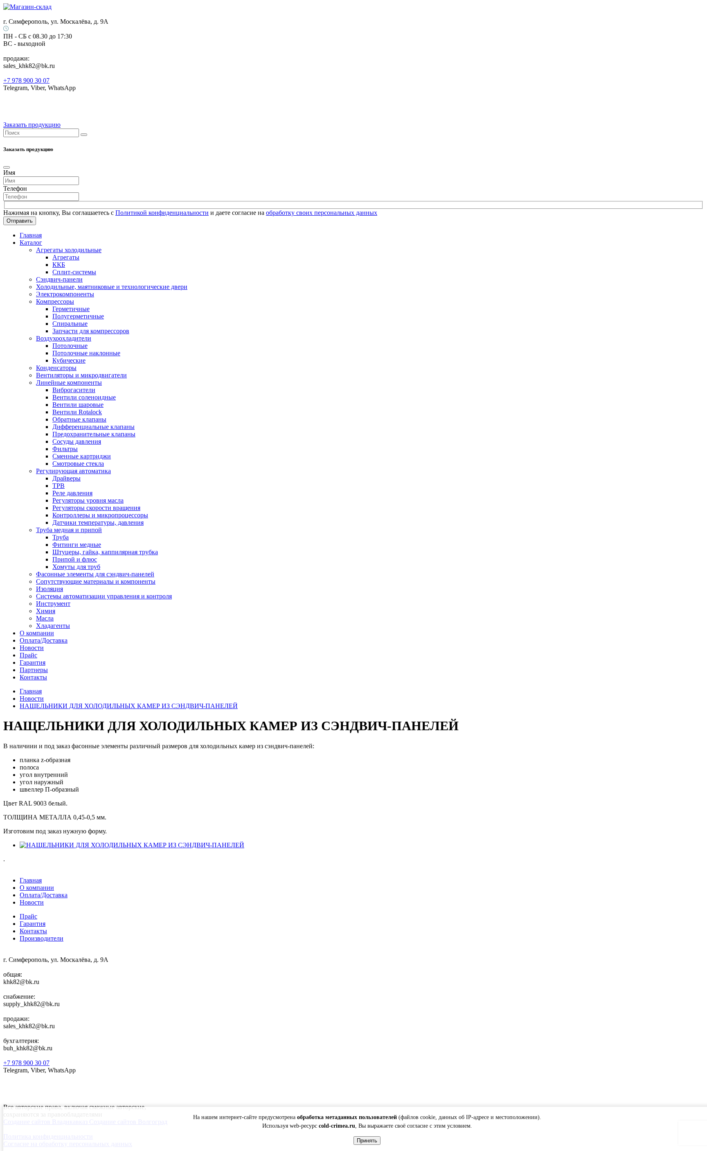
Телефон (15, 188)
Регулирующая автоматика (73, 470)
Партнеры (34, 669)
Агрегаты (65, 257)
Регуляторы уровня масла (88, 500)
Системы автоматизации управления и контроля (104, 596)
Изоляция (49, 588)
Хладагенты (53, 625)
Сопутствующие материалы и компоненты (95, 581)
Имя (9, 172)
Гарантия (32, 662)
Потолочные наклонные (86, 353)
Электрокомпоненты (65, 294)
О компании (37, 633)
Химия (45, 610)
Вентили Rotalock (77, 411)
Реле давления (72, 493)
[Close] (6, 167)
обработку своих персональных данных (321, 212)
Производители (41, 938)
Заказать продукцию (32, 124)
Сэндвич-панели (59, 279)
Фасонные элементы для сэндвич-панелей (95, 574)
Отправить (20, 221)
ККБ (58, 264)
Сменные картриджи (81, 456)
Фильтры (65, 448)
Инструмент (53, 603)
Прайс (28, 655)
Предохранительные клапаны (93, 434)
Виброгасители (73, 389)
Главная (31, 235)
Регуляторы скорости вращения (96, 507)
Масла (45, 618)
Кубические (69, 360)
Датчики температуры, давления (98, 522)
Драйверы (66, 478)
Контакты (33, 677)
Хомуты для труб (76, 566)
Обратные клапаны (79, 419)
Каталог (31, 242)
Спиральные (70, 323)
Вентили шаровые (78, 404)
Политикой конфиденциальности (162, 212)
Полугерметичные (78, 316)
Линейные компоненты (69, 382)
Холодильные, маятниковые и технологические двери (111, 286)
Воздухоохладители (63, 338)
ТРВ (58, 485)
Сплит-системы (74, 272)
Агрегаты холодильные (68, 249)
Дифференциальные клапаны (93, 426)
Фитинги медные (76, 544)
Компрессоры (55, 301)
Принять (367, 1140)
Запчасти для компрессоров (90, 330)
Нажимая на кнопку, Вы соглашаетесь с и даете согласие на (190, 212)
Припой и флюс (74, 559)
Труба (60, 537)
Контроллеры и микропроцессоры (100, 515)
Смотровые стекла (78, 463)
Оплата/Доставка (44, 640)
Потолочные (70, 345)
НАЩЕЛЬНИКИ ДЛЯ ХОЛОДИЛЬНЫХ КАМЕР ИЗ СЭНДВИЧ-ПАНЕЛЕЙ (129, 705)
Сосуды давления (76, 441)
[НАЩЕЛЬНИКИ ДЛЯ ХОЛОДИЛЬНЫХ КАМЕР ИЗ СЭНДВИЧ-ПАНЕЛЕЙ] (132, 845)
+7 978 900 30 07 (26, 80)
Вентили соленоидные (84, 397)
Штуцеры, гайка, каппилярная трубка (105, 551)
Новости (32, 647)
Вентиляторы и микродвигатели (81, 375)
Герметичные (71, 308)
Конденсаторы (56, 367)
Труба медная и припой (69, 529)
